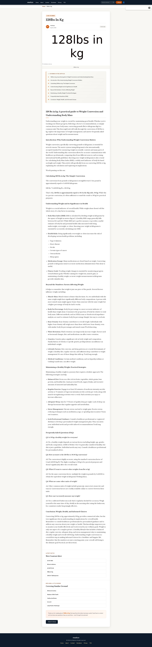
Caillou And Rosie (52, 598)
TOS (64, 2)
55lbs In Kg (50, 572)
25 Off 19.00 (50, 568)
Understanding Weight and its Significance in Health (64, 86)
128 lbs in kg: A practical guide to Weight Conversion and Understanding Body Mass (72, 77)
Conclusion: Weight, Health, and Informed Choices (63, 99)
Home (37, 2)
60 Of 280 (50, 560)
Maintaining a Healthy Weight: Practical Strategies (63, 93)
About (41, 2)
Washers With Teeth (52, 594)
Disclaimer (53, 2)
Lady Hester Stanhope (53, 605)
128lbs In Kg (66, 613)
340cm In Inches (51, 590)
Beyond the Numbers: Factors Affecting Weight (63, 90)
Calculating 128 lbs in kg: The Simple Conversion (63, 83)
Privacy (60, 2)
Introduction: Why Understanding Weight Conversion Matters (66, 80)
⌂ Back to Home (52, 622)
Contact (47, 2)
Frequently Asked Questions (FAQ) (59, 96)
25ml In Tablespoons (52, 575)
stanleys (30, 2)
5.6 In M (49, 602)
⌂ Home (119, 2)
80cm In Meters (51, 564)
